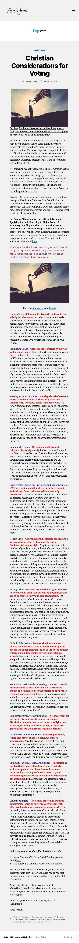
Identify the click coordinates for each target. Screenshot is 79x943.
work (42, 922)
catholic (16, 917)
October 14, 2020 (50, 81)
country (51, 917)
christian (32, 917)
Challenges (23, 917)
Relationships (25, 922)
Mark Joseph (32, 81)
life (39, 919)
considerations (41, 917)
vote (32, 922)
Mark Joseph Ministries (21, 937)
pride (63, 919)
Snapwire (38, 308)
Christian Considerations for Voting (39, 65)
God (56, 917)
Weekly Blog (39, 50)
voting (37, 922)
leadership (33, 919)
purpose (16, 922)
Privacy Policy (40, 937)
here (34, 241)
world (47, 922)
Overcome (56, 919)
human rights (23, 919)
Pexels (52, 308)
